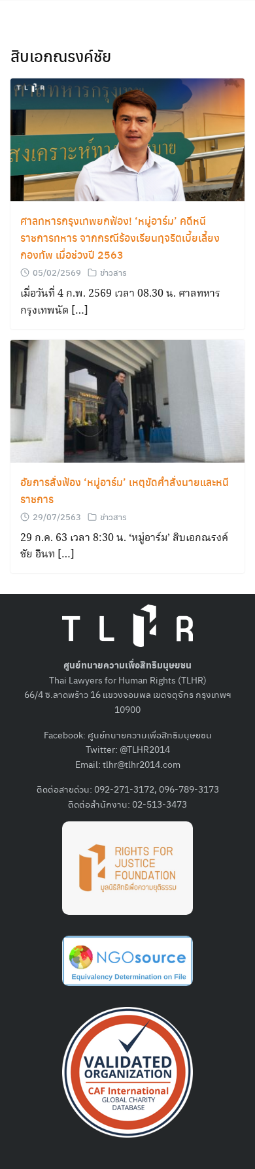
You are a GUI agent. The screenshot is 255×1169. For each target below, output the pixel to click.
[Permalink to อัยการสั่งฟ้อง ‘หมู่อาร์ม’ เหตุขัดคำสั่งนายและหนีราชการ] (127, 399)
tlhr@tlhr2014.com (141, 763)
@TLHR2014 (145, 748)
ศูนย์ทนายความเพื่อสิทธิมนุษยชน (150, 734)
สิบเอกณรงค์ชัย (60, 55)
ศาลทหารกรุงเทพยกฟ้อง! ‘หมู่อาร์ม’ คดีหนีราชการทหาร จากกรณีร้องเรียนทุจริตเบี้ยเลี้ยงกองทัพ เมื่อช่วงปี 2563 (120, 237)
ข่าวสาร (113, 272)
